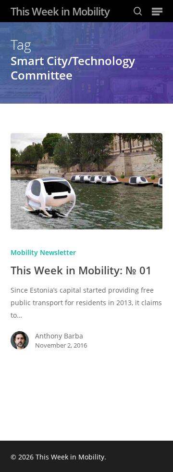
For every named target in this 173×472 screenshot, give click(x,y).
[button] (157, 11)
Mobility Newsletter (43, 252)
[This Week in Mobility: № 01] (87, 181)
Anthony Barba (59, 335)
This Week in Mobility (60, 11)
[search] (138, 11)
